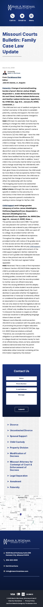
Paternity (6, 88)
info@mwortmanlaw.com (17, 571)
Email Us (22, 20)
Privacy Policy (30, 601)
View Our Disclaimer (15, 601)
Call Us (12, 20)
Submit (21, 409)
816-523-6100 (12, 560)
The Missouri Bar (14, 77)
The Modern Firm (31, 603)
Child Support (8, 205)
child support (35, 246)
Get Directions (12, 566)
